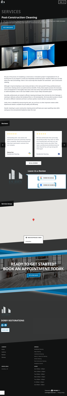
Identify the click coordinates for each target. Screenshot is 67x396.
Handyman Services (38, 363)
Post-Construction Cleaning (40, 361)
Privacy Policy (61, 392)
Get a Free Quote (8, 27)
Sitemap (4, 357)
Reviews (4, 354)
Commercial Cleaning (39, 354)
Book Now (5, 330)
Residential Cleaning (38, 349)
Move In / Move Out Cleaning (40, 356)
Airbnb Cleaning (37, 358)
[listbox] (33, 145)
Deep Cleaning (37, 351)
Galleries (4, 352)
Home (3, 349)
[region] (33, 145)
